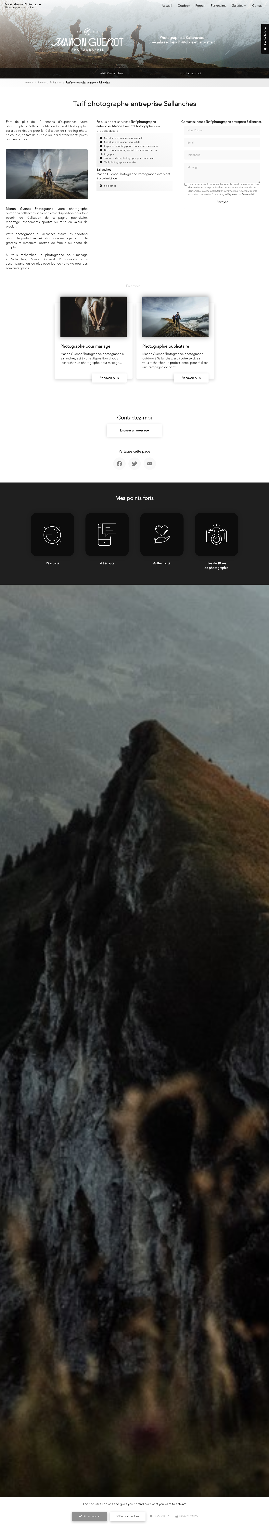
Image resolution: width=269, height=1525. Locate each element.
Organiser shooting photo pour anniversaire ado (131, 146)
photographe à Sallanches (25, 126)
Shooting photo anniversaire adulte (123, 138)
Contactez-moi (190, 73)
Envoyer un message (134, 430)
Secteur (41, 83)
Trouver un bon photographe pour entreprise (129, 158)
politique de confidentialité (239, 194)
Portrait (200, 5)
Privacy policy (188, 1516)
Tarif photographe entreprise (120, 162)
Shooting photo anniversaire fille (122, 142)
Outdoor (184, 5)
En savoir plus (109, 378)
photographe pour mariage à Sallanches (47, 257)
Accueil (167, 5)
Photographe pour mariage (85, 346)
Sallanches (56, 83)
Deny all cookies (129, 1516)
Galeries (237, 5)
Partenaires (218, 5)
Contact (257, 5)
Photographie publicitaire (165, 346)
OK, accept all (91, 1516)
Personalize (161, 1516)
